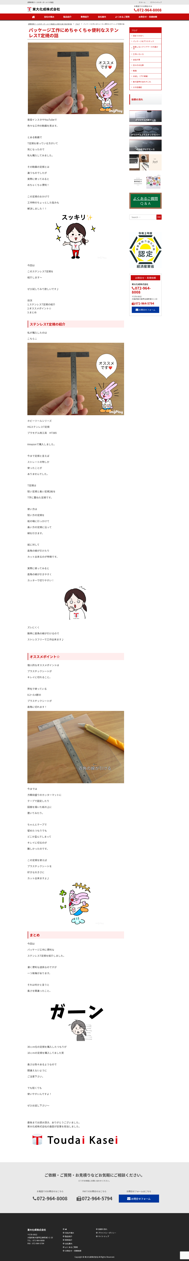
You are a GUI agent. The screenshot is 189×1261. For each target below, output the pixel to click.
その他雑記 (137, 87)
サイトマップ (157, 2)
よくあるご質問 (122, 16)
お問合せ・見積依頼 (148, 16)
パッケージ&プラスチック (143, 41)
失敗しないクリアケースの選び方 (145, 47)
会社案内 (102, 16)
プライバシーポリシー (107, 1232)
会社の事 (136, 59)
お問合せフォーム (147, 309)
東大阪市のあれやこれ (142, 81)
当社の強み (49, 16)
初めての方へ (138, 35)
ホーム (143, 2)
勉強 (135, 70)
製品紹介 (67, 16)
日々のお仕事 (138, 65)
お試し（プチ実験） (141, 76)
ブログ (134, 30)
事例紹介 (85, 16)
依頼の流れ (102, 1229)
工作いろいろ (138, 54)
